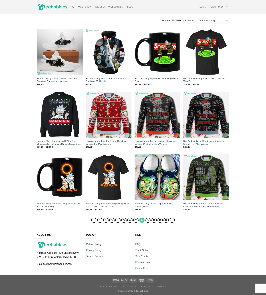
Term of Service (94, 256)
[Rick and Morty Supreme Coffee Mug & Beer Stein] (157, 52)
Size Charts (141, 256)
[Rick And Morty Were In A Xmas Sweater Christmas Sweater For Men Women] (206, 177)
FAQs (138, 244)
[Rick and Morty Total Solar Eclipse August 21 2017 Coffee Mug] (60, 177)
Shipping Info (142, 262)
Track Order (141, 250)
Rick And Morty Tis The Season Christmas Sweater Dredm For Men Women (155, 142)
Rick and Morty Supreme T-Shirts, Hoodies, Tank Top (204, 80)
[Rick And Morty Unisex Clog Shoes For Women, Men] (157, 177)
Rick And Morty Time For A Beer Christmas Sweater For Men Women (106, 142)
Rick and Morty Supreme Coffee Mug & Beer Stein (156, 80)
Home (80, 7)
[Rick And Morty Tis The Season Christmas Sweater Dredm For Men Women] (157, 115)
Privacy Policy (94, 250)
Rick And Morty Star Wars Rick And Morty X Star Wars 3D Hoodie (107, 80)
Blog (130, 7)
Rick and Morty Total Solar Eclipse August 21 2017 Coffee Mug (58, 205)
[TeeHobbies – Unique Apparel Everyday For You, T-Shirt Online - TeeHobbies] (52, 7)
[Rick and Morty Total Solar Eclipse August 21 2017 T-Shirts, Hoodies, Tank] (108, 177)
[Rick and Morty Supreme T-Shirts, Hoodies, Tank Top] (206, 52)
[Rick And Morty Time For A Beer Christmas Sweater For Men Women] (108, 115)
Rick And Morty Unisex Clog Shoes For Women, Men (153, 205)
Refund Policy (93, 244)
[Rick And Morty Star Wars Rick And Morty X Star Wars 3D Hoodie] (108, 52)
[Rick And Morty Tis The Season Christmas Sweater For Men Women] (206, 115)
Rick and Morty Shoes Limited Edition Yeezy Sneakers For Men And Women (58, 80)
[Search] (73, 7)
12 (166, 220)
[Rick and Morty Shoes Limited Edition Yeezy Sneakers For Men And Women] (60, 52)
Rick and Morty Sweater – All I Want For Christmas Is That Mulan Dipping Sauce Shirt (59, 142)
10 (154, 220)
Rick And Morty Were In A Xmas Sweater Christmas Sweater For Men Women (203, 205)
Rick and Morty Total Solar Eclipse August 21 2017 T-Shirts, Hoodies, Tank (107, 205)
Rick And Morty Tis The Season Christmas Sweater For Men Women (203, 142)
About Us (100, 7)
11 (160, 220)
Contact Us (141, 268)
